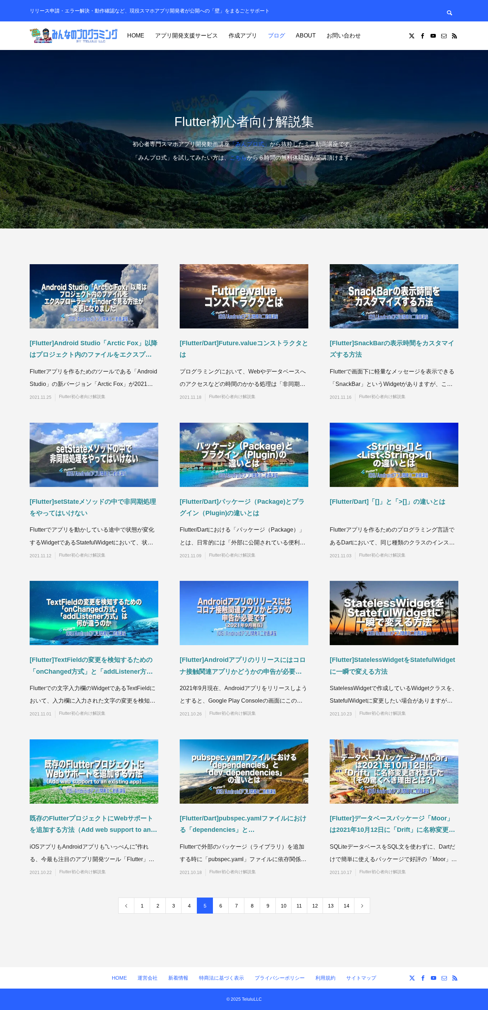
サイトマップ (361, 978)
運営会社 (148, 978)
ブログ (276, 35)
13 (331, 906)
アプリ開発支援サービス (186, 35)
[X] (411, 35)
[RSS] (454, 35)
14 (346, 906)
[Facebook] (422, 35)
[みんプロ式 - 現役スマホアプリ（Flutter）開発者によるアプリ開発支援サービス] (74, 35)
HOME (135, 35)
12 (315, 906)
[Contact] (443, 35)
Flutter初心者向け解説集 (82, 396)
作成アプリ (243, 35)
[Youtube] (433, 35)
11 (299, 906)
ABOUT (306, 35)
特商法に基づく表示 (221, 978)
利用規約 (325, 978)
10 (284, 906)
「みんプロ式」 (250, 144)
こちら (238, 158)
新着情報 (178, 978)
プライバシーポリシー (280, 978)
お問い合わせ (344, 35)
